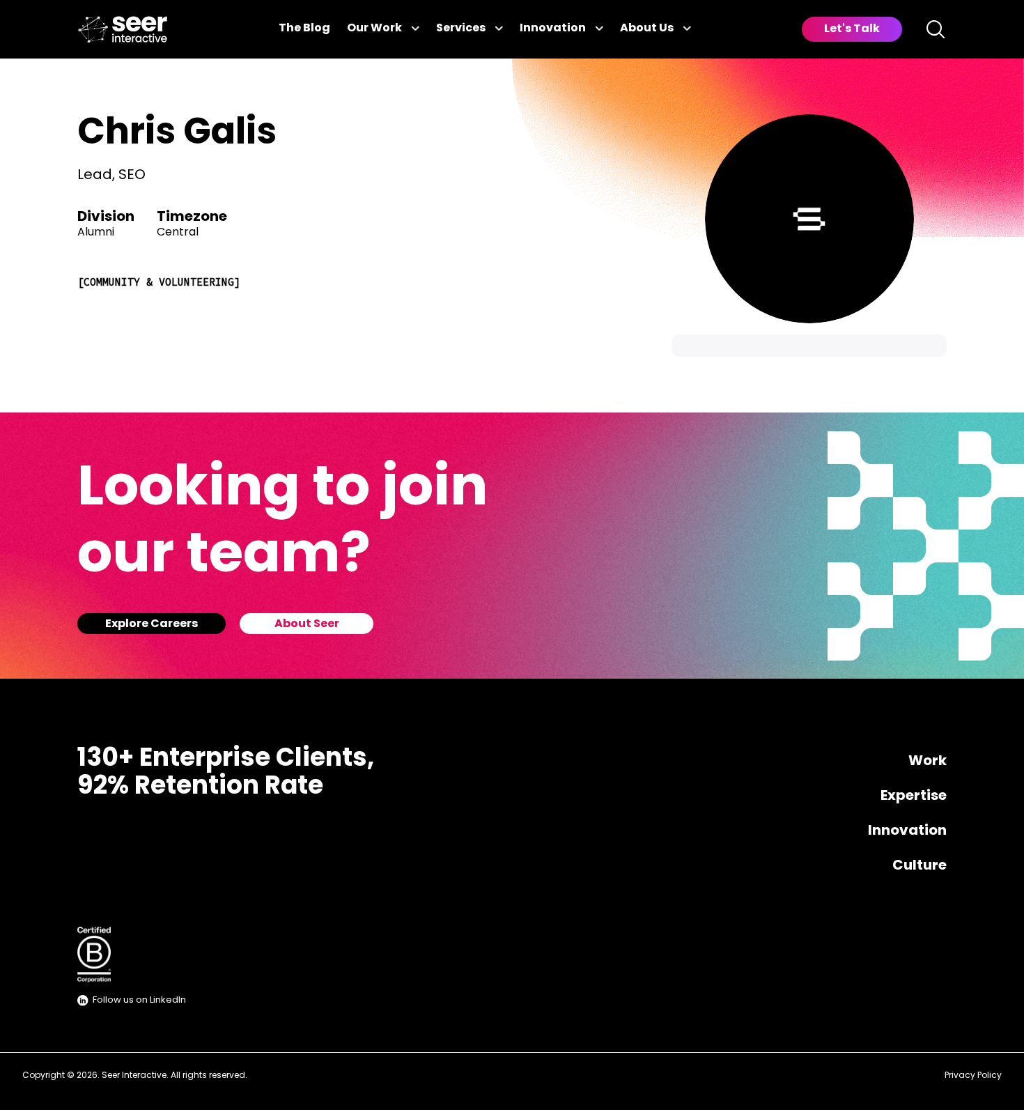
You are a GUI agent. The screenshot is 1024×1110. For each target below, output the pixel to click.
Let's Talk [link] (852, 29)
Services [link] (461, 28)
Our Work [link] (374, 28)
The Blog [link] (304, 28)
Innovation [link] (553, 28)
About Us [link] (647, 28)
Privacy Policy (973, 1076)
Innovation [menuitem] (907, 831)
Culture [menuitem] (919, 866)
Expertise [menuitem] (914, 796)
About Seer (306, 624)
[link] (122, 29)
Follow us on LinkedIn (139, 1000)
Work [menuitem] (927, 762)
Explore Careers (151, 624)
